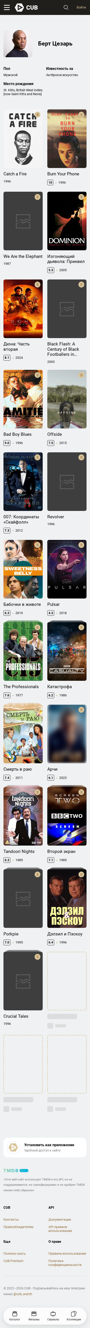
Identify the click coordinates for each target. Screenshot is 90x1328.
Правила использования (67, 1253)
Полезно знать (14, 1253)
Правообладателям (18, 1227)
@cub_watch (22, 1294)
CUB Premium (13, 1261)
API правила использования (60, 1229)
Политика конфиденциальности (64, 1263)
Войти (81, 7)
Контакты (11, 1219)
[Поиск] (66, 7)
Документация (59, 1219)
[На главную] (26, 7)
